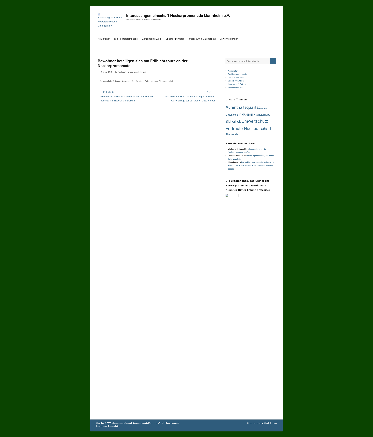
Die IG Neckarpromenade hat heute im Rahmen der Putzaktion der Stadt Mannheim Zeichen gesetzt (251, 165)
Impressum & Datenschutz (202, 38)
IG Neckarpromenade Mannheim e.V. (130, 71)
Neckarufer (126, 81)
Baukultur (263, 108)
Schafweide (136, 81)
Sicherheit (233, 121)
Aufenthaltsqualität (153, 81)
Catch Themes (270, 423)
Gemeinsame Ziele (151, 38)
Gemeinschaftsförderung (110, 81)
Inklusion (245, 114)
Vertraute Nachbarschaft (248, 128)
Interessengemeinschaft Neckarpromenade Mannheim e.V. (178, 15)
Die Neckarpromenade (126, 38)
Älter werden (232, 134)
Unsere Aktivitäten (175, 38)
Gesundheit (232, 114)
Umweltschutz (168, 81)
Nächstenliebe (262, 114)
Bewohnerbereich (229, 38)
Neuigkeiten (104, 38)
